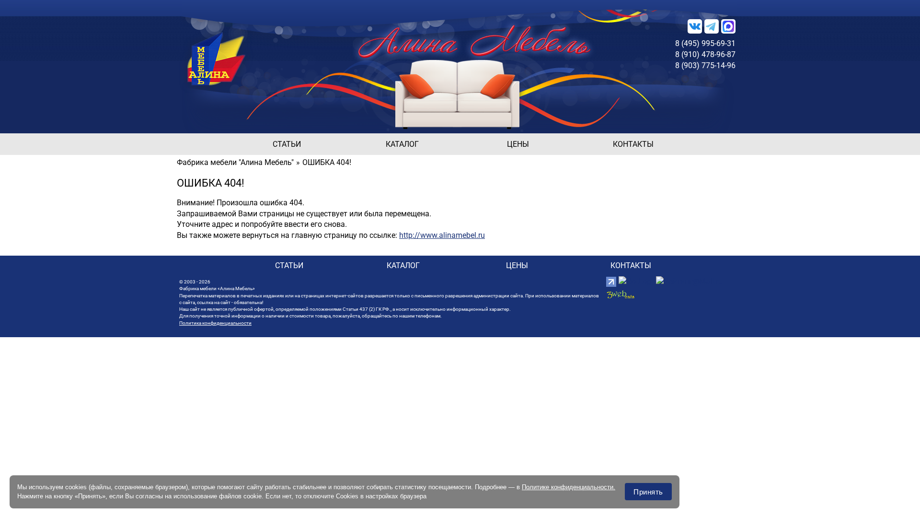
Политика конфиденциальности (215, 323)
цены (518, 144)
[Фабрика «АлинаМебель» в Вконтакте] (695, 25)
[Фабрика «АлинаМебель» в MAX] (728, 25)
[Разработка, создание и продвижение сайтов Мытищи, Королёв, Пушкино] (620, 294)
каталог (402, 144)
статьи (287, 144)
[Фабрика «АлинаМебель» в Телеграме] (711, 25)
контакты (633, 144)
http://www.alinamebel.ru (442, 235)
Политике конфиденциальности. (568, 487)
